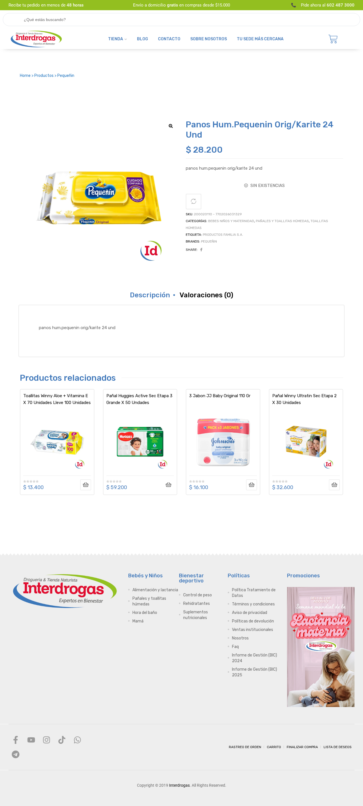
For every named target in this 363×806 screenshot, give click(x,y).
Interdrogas (179, 785)
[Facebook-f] (16, 740)
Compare (193, 201)
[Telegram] (16, 754)
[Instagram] (46, 740)
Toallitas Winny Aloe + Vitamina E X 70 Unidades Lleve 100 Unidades (57, 399)
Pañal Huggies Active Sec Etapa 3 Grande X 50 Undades (139, 399)
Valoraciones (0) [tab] (206, 295)
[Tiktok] (62, 740)
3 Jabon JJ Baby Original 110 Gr (219, 395)
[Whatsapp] (77, 740)
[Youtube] (31, 740)
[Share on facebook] (201, 249)
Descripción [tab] (150, 295)
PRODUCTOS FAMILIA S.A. (223, 235)
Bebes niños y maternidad (231, 221)
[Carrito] (333, 39)
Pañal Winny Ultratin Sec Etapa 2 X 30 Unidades (304, 399)
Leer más (85, 484)
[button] (170, 126)
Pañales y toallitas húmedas (282, 221)
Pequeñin (209, 241)
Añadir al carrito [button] (168, 484)
